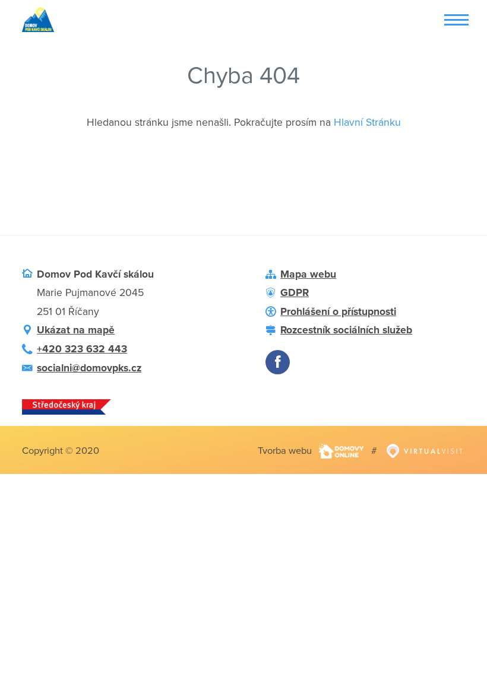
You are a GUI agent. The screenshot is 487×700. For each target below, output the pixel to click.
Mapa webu (308, 274)
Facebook (277, 362)
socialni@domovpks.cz (89, 368)
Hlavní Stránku (367, 122)
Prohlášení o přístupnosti (338, 312)
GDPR (294, 293)
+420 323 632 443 (82, 349)
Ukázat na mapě (76, 330)
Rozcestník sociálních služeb (346, 330)
